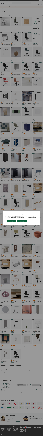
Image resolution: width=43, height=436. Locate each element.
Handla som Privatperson (22, 221)
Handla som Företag (11, 221)
